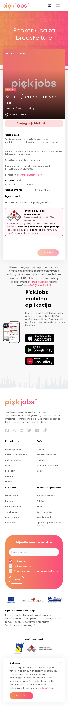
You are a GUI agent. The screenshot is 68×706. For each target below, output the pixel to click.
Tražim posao (19, 561)
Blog (7, 465)
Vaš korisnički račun (46, 454)
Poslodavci (10, 476)
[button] (50, 5)
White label (11, 522)
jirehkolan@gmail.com (31, 174)
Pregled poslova (13, 449)
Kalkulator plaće (13, 460)
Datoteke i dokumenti (47, 465)
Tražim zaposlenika (22, 566)
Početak (41, 449)
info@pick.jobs (37, 282)
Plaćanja (41, 460)
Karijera (9, 501)
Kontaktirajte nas (14, 506)
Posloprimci (11, 471)
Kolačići (40, 501)
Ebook (8, 481)
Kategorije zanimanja (16, 454)
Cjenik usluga (12, 512)
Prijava (16, 579)
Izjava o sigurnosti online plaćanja (49, 524)
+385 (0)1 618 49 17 (39, 285)
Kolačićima (48, 688)
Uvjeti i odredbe (44, 512)
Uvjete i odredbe (31, 571)
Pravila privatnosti (46, 495)
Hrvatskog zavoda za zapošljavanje (38, 226)
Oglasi (40, 471)
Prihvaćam (21, 695)
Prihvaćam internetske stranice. (35, 571)
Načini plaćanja (44, 517)
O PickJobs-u (11, 495)
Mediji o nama (12, 517)
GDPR (39, 506)
